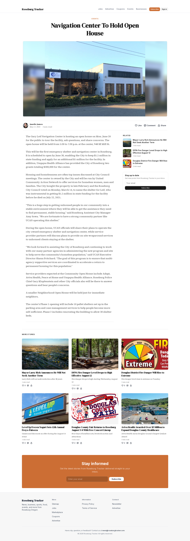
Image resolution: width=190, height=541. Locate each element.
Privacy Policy (88, 504)
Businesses (141, 9)
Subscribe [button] (155, 9)
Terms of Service (89, 508)
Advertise (109, 9)
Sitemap (55, 504)
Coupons (120, 9)
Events (130, 9)
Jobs (100, 9)
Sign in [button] (164, 9)
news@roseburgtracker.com (113, 530)
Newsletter (116, 504)
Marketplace (57, 512)
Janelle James (36, 124)
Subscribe (145, 188)
